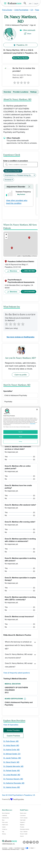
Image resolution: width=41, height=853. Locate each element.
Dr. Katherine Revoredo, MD (13, 783)
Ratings (33, 92)
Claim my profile (21, 374)
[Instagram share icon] (27, 843)
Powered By (6, 799)
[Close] (37, 409)
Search (25, 3)
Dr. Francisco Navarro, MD (13, 779)
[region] (20, 426)
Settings (20, 441)
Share (29, 34)
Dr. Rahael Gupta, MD (11, 770)
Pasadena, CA (21, 45)
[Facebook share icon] (24, 843)
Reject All (20, 431)
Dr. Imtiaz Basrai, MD (11, 745)
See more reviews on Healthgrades (20, 337)
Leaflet (18, 256)
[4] (25, 82)
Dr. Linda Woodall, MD (11, 774)
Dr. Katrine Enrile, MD (11, 749)
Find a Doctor (7, 10)
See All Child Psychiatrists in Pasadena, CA (18, 795)
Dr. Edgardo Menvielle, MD (13, 766)
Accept (20, 436)
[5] (28, 82)
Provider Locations (20, 92)
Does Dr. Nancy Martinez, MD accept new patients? (18, 665)
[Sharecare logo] (20, 841)
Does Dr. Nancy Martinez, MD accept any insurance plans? (18, 656)
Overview (7, 92)
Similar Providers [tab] (13, 730)
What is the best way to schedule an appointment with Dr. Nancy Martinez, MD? (19, 645)
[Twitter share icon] (34, 843)
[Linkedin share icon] (30, 843)
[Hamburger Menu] (5, 3)
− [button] (6, 237)
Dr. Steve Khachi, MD (11, 762)
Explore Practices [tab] (13, 735)
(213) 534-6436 (29, 291)
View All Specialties (10, 724)
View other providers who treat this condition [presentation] (16, 201)
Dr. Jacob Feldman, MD (12, 758)
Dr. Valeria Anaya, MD (11, 787)
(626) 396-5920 (29, 271)
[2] (18, 82)
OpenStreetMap (27, 256)
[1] (14, 82)
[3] (21, 82)
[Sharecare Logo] (14, 3)
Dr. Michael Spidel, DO (11, 754)
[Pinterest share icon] (37, 843)
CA (31, 10)
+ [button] (6, 234)
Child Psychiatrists (21, 10)
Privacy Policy (32, 423)
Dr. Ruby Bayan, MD (11, 741)
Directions (13, 271)
